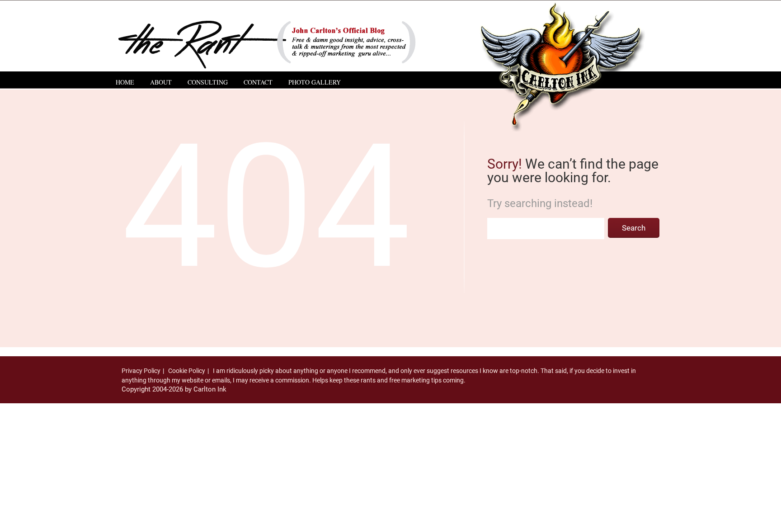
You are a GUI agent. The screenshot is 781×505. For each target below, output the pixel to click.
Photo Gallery (314, 82)
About (161, 82)
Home (125, 82)
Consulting (208, 82)
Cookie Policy (186, 370)
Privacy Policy (141, 370)
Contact (258, 82)
